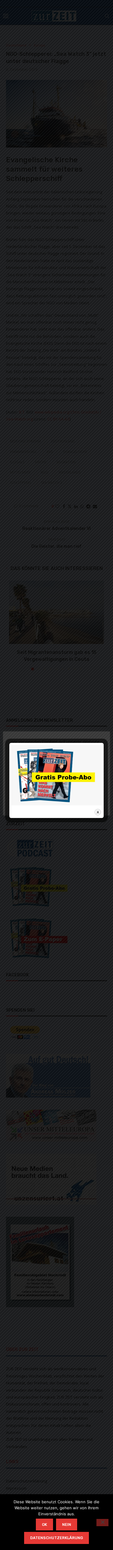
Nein (66, 1524)
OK (44, 1524)
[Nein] (102, 1522)
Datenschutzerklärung (56, 1538)
